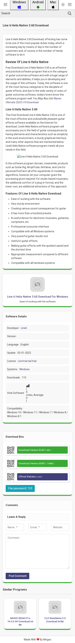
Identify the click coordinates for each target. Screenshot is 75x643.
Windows (24, 369)
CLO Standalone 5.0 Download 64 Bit (55, 620)
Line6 (24, 328)
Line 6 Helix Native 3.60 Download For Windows (37, 296)
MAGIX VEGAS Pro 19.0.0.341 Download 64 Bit (20, 621)
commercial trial (27, 361)
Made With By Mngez (37, 639)
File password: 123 (20, 488)
